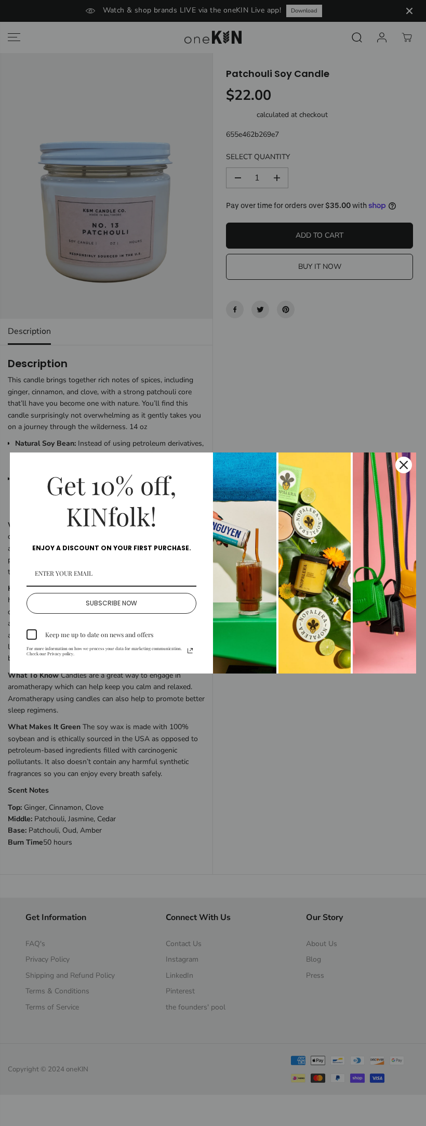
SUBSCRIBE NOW (111, 603)
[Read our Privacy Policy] (190, 650)
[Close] (403, 464)
